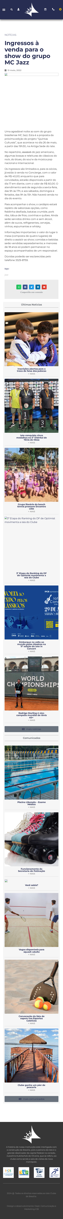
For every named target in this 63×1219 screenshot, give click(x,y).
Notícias (10, 34)
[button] (4, 9)
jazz (6, 274)
